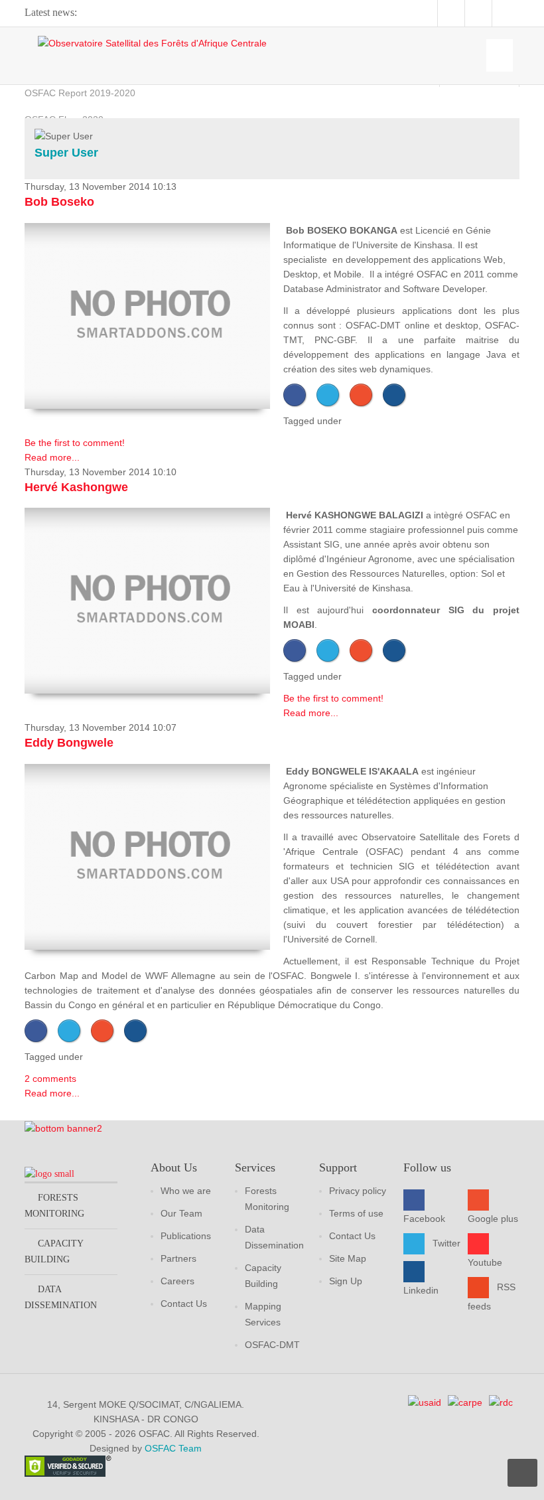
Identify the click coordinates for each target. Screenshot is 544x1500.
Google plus (493, 1218)
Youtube (485, 1262)
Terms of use (356, 1213)
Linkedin (421, 1290)
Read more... (52, 457)
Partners (178, 1258)
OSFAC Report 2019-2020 (80, 93)
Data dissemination (61, 1297)
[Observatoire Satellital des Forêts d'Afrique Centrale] (152, 42)
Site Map (347, 1258)
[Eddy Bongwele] (147, 857)
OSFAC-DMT (272, 1344)
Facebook (424, 1218)
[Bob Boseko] (147, 316)
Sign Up (345, 1281)
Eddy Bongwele (69, 742)
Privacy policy (357, 1190)
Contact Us (184, 1303)
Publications (186, 1236)
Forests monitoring (54, 1206)
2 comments (50, 1078)
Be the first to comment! (75, 442)
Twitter (446, 1243)
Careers (177, 1281)
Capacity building (54, 1251)
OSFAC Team (173, 1448)
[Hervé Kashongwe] (147, 601)
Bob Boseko (59, 201)
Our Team (181, 1213)
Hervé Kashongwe (76, 487)
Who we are (186, 1190)
